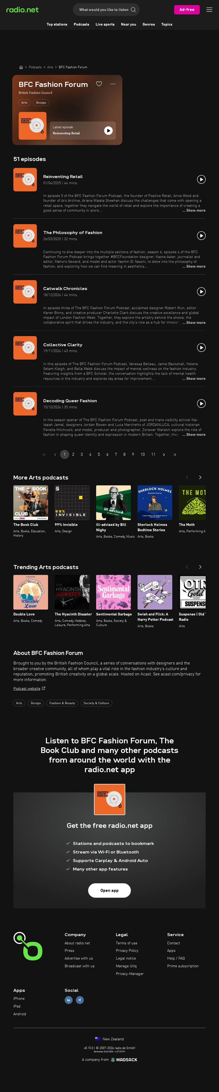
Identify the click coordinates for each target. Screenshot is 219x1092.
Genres (149, 24)
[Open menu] (209, 9)
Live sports (105, 24)
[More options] (113, 84)
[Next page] (164, 454)
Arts (24, 102)
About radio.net (77, 943)
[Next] (200, 475)
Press (69, 951)
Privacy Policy (127, 951)
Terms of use (126, 943)
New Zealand (112, 1039)
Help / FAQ (176, 958)
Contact (173, 943)
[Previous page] (55, 454)
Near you (128, 24)
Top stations (57, 24)
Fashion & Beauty (62, 703)
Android (19, 1014)
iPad (17, 1006)
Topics (166, 24)
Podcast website (26, 689)
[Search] (133, 9)
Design (41, 102)
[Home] (21, 67)
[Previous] (187, 475)
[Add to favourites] (99, 83)
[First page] (44, 454)
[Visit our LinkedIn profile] (69, 1000)
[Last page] (174, 454)
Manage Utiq (126, 966)
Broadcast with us (80, 966)
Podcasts (81, 24)
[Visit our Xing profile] (80, 1000)
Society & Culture (96, 703)
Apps (171, 951)
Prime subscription (183, 966)
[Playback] (108, 130)
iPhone (19, 999)
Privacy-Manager (130, 974)
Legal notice (126, 958)
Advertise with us (79, 958)
